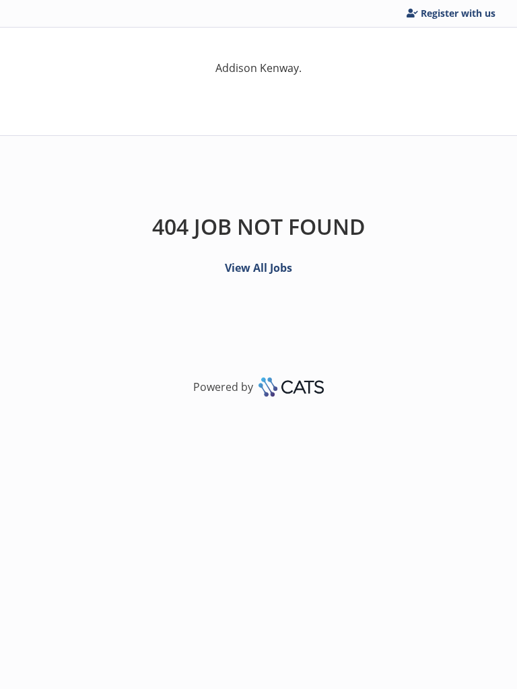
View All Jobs (258, 267)
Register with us (458, 13)
